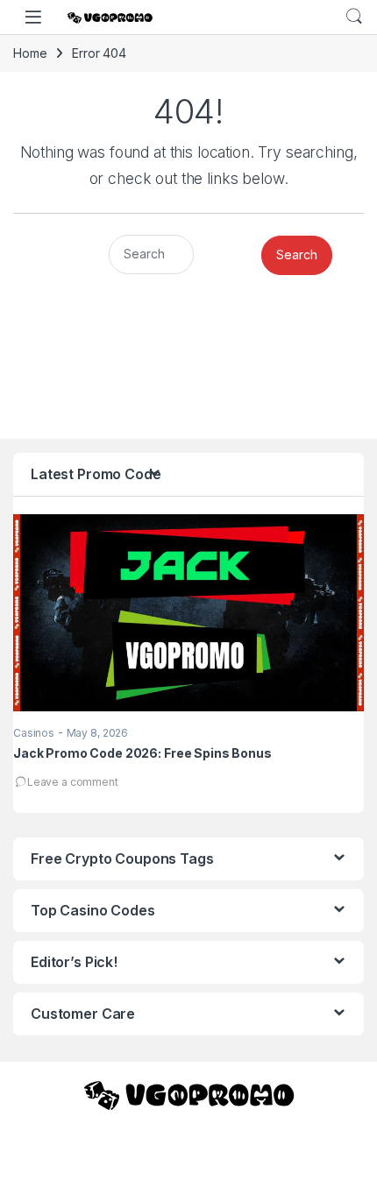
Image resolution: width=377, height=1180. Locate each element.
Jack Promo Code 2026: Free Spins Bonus (142, 752)
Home (29, 53)
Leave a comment (72, 781)
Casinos (33, 732)
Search (354, 16)
